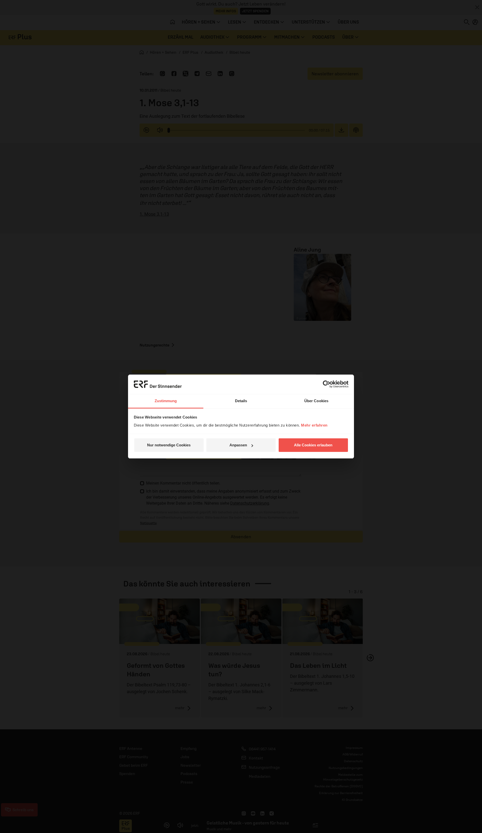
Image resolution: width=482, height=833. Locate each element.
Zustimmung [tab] (166, 401)
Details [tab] (241, 401)
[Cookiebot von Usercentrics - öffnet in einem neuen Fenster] (326, 384)
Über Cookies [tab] (316, 401)
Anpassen (238, 445)
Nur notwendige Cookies (169, 445)
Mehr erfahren (314, 425)
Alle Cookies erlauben (313, 445)
